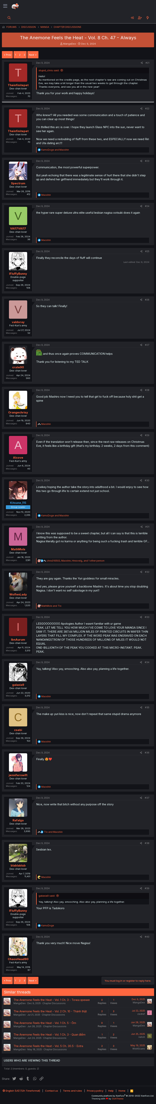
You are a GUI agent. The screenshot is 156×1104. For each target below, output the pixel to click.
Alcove (18, 457)
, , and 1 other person (75, 560)
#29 (147, 435)
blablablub (18, 865)
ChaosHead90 (18, 959)
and (55, 149)
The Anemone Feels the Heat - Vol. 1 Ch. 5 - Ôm (45, 1023)
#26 (147, 299)
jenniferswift (18, 775)
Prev (8, 54)
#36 (147, 752)
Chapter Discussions (54, 1003)
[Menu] (5, 6)
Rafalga (18, 820)
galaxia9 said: (47, 895)
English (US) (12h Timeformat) (22, 1090)
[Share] (141, 63)
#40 (147, 936)
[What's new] (147, 17)
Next (31, 54)
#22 (147, 108)
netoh (141, 1037)
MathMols (18, 549)
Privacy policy (95, 1090)
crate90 (18, 367)
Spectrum (18, 183)
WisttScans (138, 1048)
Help (111, 1090)
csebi (18, 730)
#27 (147, 344)
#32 (147, 571)
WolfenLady (18, 594)
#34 (147, 662)
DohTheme (117, 1098)
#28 (147, 390)
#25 (147, 251)
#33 (147, 617)
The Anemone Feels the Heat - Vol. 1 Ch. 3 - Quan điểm (49, 1034)
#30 (147, 480)
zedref (141, 1014)
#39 (147, 888)
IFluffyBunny (18, 273)
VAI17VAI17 (18, 228)
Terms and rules (72, 1090)
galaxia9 (18, 685)
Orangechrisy (18, 412)
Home (122, 1090)
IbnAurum (18, 639)
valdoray (18, 322)
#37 (147, 797)
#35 (147, 707)
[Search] (9, 17)
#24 (147, 206)
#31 (147, 526)
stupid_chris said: (49, 70)
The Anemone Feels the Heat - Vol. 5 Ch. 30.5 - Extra (48, 1046)
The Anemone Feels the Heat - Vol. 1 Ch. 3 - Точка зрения (52, 1000)
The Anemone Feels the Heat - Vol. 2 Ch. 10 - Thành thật (50, 1011)
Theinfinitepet (18, 85)
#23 (147, 161)
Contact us (51, 1090)
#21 (147, 62)
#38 (147, 843)
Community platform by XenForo (123, 1095)
